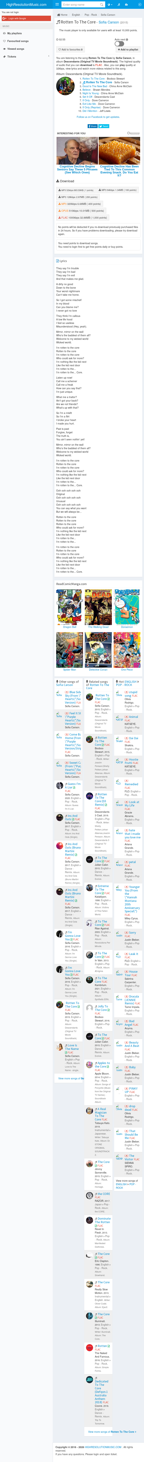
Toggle (119, 43)
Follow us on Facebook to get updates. (98, 117)
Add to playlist (129, 49)
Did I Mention (90, 111)
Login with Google (17, 18)
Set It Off (87, 96)
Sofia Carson (108, 14)
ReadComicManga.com (71, 584)
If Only (86, 100)
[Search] (101, 4)
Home (63, 14)
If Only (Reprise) (92, 107)
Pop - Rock (91, 14)
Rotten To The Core (94, 78)
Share (93, 126)
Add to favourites (72, 49)
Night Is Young (91, 93)
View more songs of (77, 1078)
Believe (87, 89)
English (76, 14)
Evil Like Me (89, 103)
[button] (57, 4)
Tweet (105, 126)
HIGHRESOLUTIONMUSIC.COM (103, 1447)
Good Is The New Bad (95, 86)
